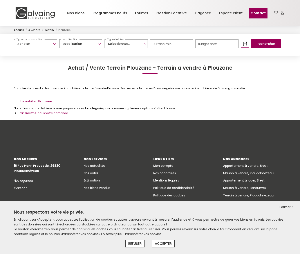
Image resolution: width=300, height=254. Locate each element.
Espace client (231, 13)
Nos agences (24, 180)
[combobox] (35, 44)
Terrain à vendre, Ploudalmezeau (248, 195)
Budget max (207, 44)
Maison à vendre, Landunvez (244, 188)
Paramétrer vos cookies (143, 234)
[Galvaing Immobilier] (35, 13)
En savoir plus (112, 234)
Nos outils (91, 173)
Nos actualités (94, 165)
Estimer (141, 13)
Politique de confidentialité (173, 188)
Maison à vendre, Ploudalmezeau (248, 173)
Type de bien (115, 39)
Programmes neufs (109, 13)
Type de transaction (29, 39)
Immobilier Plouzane (36, 101)
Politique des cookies (169, 195)
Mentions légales (166, 180)
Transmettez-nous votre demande (43, 113)
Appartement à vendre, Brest (245, 165)
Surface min (162, 44)
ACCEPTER (163, 243)
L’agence (203, 13)
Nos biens (76, 13)
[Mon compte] (282, 13)
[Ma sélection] (276, 13)
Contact (258, 13)
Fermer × (286, 207)
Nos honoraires (164, 173)
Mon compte (163, 165)
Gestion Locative (171, 13)
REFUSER (135, 243)
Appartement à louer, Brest (244, 180)
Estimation (92, 180)
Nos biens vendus (97, 188)
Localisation (70, 39)
